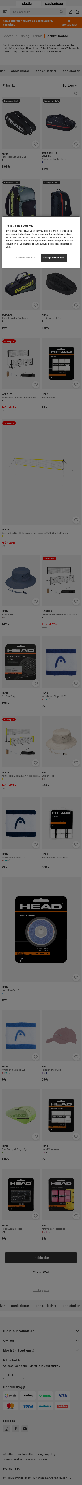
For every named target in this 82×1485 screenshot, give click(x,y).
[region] (41, 242)
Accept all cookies (53, 257)
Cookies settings (25, 257)
